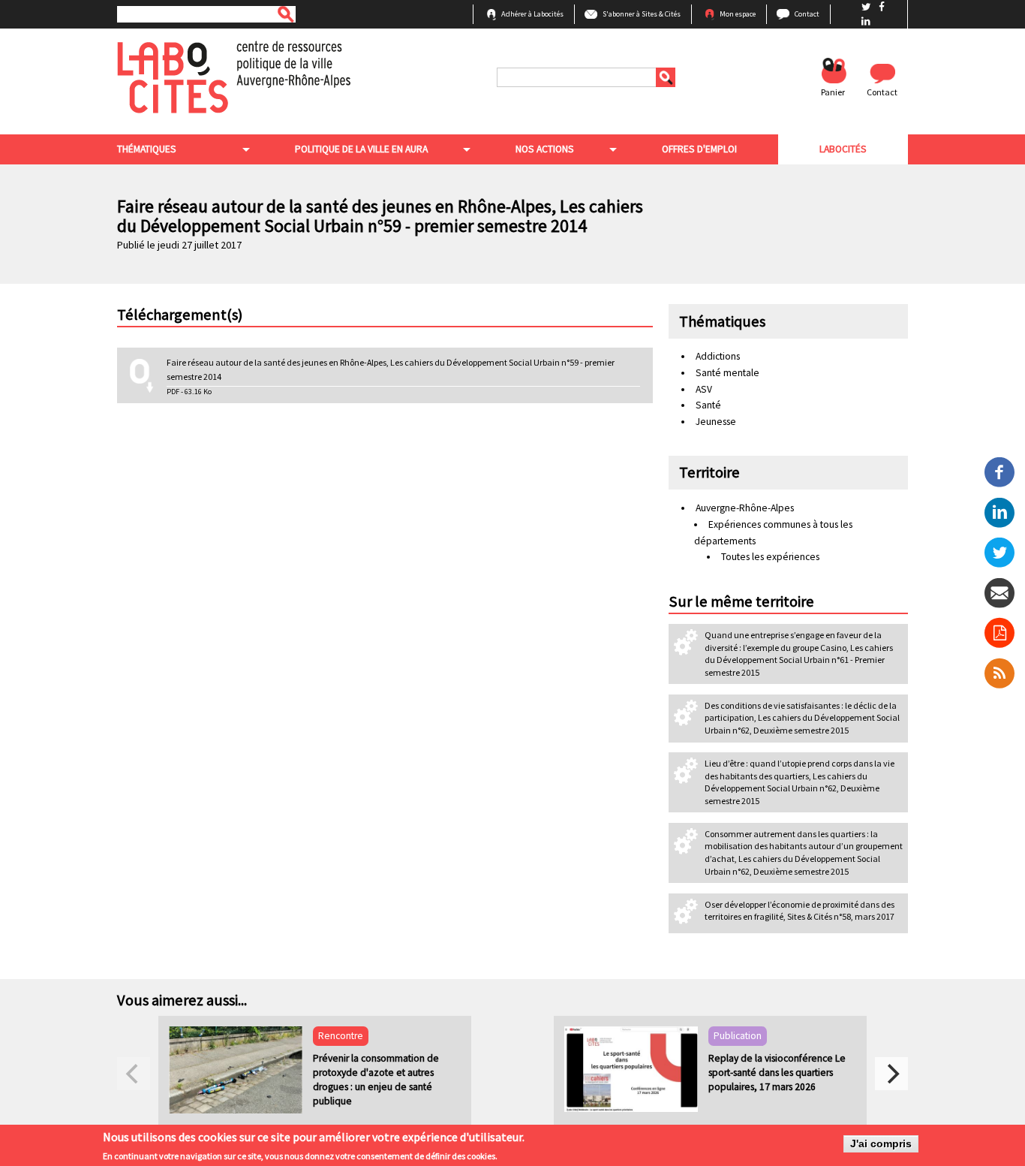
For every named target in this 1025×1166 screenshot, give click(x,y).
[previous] (133, 1073)
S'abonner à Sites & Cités (642, 14)
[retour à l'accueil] (233, 76)
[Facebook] (999, 471)
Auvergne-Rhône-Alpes (745, 508)
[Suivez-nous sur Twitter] (867, 7)
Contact (807, 14)
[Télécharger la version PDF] (999, 633)
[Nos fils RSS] (999, 673)
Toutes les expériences (770, 556)
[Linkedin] (999, 511)
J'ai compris (881, 1143)
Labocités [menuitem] (843, 149)
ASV (704, 389)
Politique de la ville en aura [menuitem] (361, 149)
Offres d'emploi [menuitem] (699, 149)
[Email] (999, 592)
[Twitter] (999, 551)
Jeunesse (716, 421)
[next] (891, 1073)
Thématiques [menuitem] (146, 149)
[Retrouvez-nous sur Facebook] (882, 7)
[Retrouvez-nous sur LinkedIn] (865, 21)
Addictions (718, 356)
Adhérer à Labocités (532, 14)
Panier (833, 92)
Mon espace (738, 14)
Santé (708, 405)
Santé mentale (727, 372)
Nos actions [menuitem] (545, 149)
